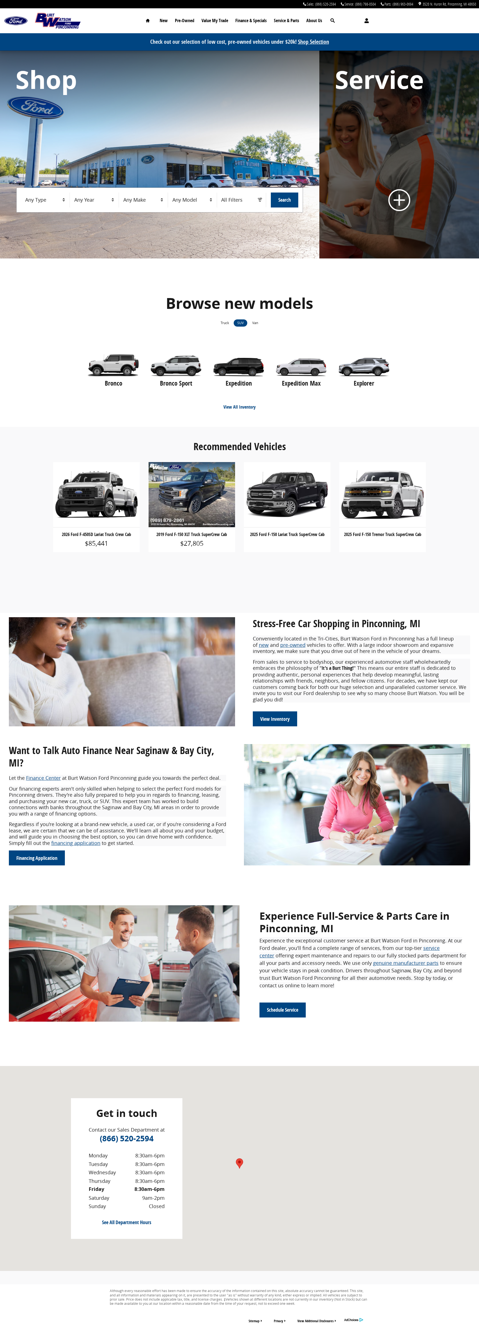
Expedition (239, 383)
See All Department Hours (126, 1222)
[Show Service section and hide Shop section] (399, 154)
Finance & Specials (251, 20)
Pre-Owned (184, 20)
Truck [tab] (225, 323)
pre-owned (292, 645)
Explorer (364, 383)
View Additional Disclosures (315, 1321)
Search (284, 199)
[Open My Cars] (365, 20)
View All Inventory (239, 407)
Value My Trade (215, 20)
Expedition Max (301, 383)
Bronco (113, 383)
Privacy (278, 1321)
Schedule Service (282, 1009)
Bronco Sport (176, 383)
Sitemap (254, 1321)
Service (286, 20)
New (164, 20)
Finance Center (43, 778)
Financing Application (36, 858)
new (264, 645)
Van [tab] (255, 323)
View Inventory (275, 719)
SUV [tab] (240, 323)
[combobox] (45, 200)
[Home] (16, 21)
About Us (314, 20)
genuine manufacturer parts (406, 963)
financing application (75, 843)
